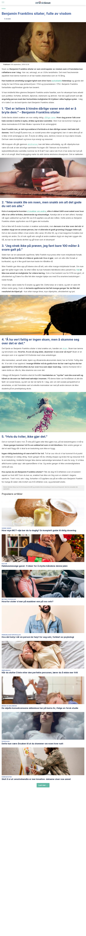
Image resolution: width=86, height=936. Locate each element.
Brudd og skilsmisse (9, 706)
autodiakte (57, 81)
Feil (78, 270)
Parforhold (6, 670)
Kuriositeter (7, 777)
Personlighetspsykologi (11, 635)
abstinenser (33, 144)
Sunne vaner (6, 528)
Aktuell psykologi (9, 599)
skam (65, 348)
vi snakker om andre (36, 211)
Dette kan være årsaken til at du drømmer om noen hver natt (32, 743)
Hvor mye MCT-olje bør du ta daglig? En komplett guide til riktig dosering (39, 530)
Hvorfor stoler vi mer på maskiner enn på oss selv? (27, 601)
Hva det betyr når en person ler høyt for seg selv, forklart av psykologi (38, 637)
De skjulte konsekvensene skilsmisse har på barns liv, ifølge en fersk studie (40, 708)
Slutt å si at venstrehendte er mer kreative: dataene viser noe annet (36, 779)
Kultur (4, 8)
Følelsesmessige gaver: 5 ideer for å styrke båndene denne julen (35, 566)
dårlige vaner (49, 117)
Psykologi (6, 741)
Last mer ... (43, 785)
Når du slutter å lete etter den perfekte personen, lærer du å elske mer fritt (40, 672)
